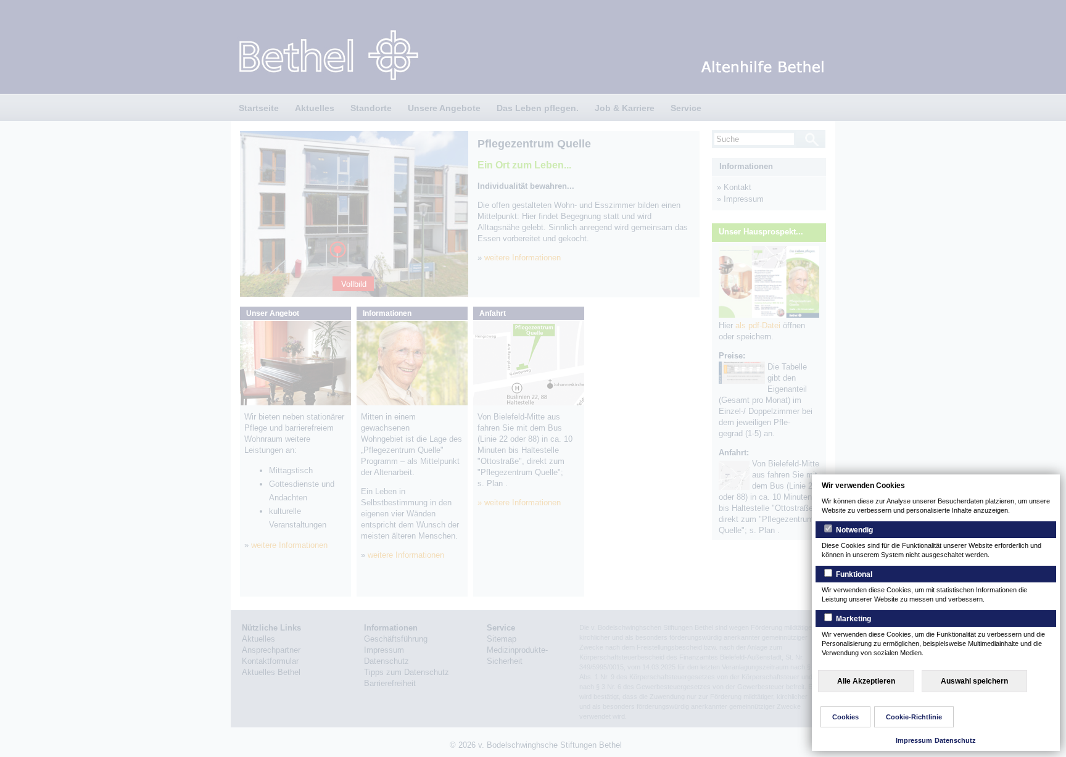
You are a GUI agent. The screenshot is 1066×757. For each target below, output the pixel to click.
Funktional (853, 574)
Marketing (852, 618)
